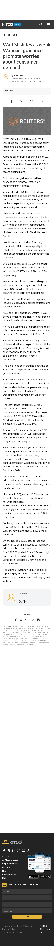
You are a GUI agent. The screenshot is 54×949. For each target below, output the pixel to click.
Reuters (19, 75)
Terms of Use (8, 926)
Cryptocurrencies (10, 863)
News (5, 871)
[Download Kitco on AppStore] (33, 876)
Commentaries (9, 874)
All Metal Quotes (10, 860)
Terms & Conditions (26, 926)
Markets (6, 867)
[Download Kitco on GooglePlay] (45, 876)
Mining (5, 878)
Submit (27, 916)
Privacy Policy (8, 929)
